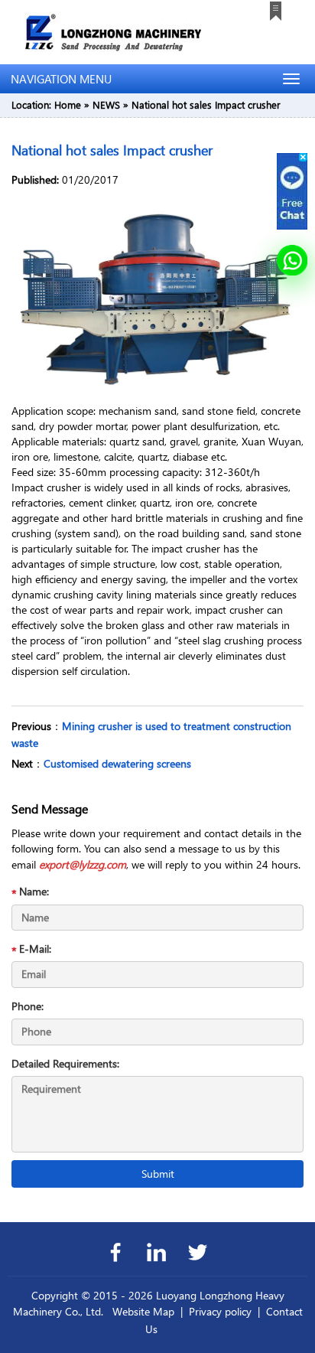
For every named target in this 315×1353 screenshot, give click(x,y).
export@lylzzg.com (82, 864)
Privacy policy (220, 1311)
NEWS (106, 104)
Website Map (143, 1311)
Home (67, 104)
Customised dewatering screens (117, 763)
